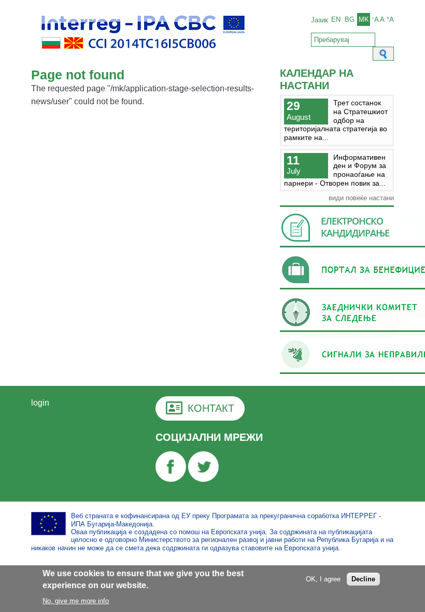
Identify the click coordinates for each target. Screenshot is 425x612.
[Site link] (170, 479)
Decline (363, 579)
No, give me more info (75, 601)
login (40, 402)
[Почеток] (143, 54)
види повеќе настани (361, 198)
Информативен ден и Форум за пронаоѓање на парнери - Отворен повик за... (335, 170)
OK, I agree (323, 579)
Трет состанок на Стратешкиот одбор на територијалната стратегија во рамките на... (336, 120)
